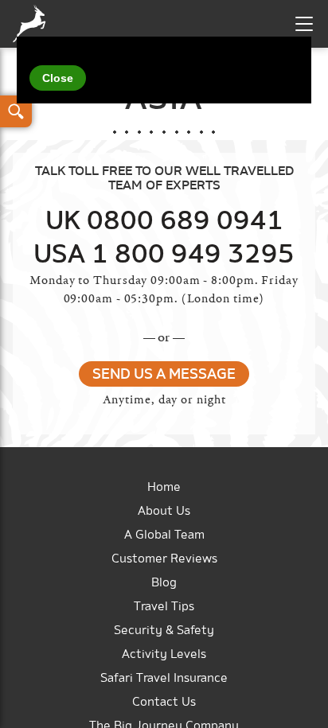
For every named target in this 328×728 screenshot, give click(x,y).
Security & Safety (164, 631)
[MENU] (304, 24)
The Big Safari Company (33, 24)
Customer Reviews (164, 559)
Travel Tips (164, 607)
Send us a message (164, 375)
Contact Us (164, 702)
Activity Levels (164, 654)
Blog (164, 583)
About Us (164, 511)
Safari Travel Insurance (164, 678)
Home (164, 487)
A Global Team (164, 535)
